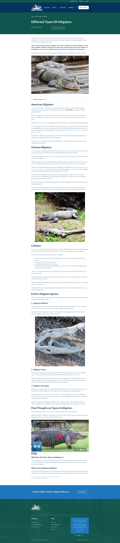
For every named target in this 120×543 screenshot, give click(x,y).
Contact (87, 1)
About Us (81, 1)
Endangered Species (36, 524)
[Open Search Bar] (76, 7)
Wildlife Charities (35, 527)
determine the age (41, 123)
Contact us (54, 527)
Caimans (33, 249)
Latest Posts (47, 7)
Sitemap (53, 529)
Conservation (63, 7)
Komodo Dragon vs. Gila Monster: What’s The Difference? (46, 476)
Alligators (48, 411)
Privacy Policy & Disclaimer (83, 539)
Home (32, 16)
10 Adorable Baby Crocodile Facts (40, 478)
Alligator (45, 16)
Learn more (82, 492)
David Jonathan (37, 27)
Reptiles (40, 16)
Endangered (71, 7)
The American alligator (37, 108)
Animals (54, 7)
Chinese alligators (36, 151)
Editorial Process (73, 1)
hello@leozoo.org (80, 531)
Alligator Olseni (35, 374)
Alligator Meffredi (54, 312)
